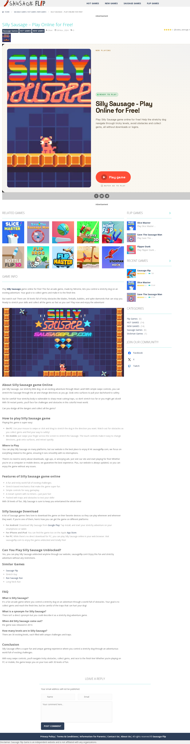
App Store (71, 532)
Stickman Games (135, 333)
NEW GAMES (111, 3)
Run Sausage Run (14, 578)
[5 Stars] (173, 30)
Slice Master (144, 222)
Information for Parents (93, 736)
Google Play (54, 525)
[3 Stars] (169, 30)
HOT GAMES (93, 3)
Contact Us (113, 736)
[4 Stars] (171, 30)
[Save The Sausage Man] (131, 237)
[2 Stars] (167, 30)
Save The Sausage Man (149, 234)
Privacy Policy (47, 736)
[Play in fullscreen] (101, 196)
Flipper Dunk (144, 246)
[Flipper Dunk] (131, 249)
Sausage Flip (12, 570)
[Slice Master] (131, 225)
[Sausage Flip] (25, 3)
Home (7, 12)
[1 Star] (165, 30)
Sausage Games (132, 3)
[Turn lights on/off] (96, 196)
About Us (126, 736)
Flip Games (153, 3)
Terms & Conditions (67, 736)
